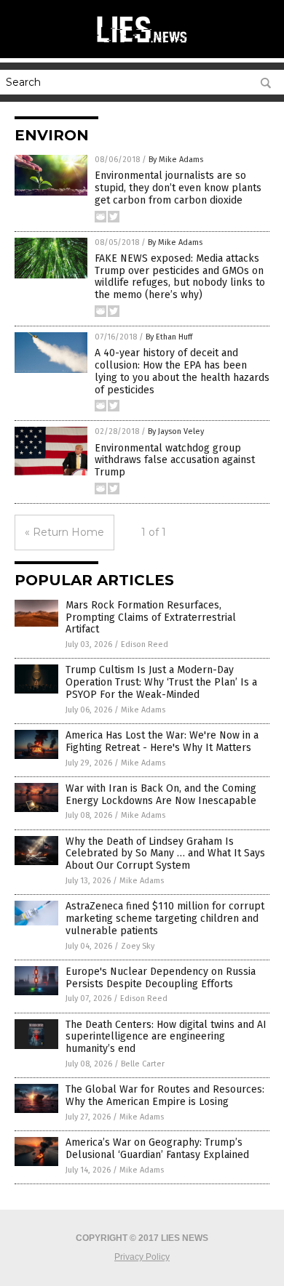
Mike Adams (143, 710)
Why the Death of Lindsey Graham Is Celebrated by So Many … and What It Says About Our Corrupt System (165, 853)
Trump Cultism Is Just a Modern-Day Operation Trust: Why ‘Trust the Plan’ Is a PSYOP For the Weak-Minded (161, 682)
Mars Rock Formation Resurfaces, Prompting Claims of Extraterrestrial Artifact (151, 617)
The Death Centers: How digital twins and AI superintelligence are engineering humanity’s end (166, 1037)
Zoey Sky (137, 946)
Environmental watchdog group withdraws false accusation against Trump (175, 460)
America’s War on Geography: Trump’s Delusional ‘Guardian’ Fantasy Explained (157, 1148)
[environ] (142, 43)
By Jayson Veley (176, 431)
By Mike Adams (176, 159)
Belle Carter (143, 1064)
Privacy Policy (142, 1257)
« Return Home (64, 532)
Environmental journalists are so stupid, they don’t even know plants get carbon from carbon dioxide (178, 187)
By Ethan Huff (169, 337)
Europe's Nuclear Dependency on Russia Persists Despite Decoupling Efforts (161, 977)
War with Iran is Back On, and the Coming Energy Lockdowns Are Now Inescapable (161, 794)
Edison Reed (144, 644)
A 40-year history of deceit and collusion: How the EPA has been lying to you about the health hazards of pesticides (182, 371)
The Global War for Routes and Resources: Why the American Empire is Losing (165, 1095)
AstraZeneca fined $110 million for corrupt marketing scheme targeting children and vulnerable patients (165, 918)
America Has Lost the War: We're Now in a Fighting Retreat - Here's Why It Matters (162, 741)
